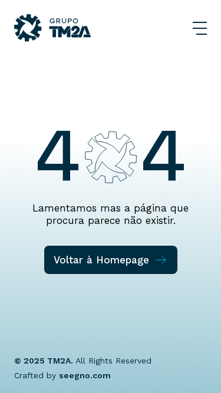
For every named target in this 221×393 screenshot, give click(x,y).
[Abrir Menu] (200, 28)
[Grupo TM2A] (52, 28)
